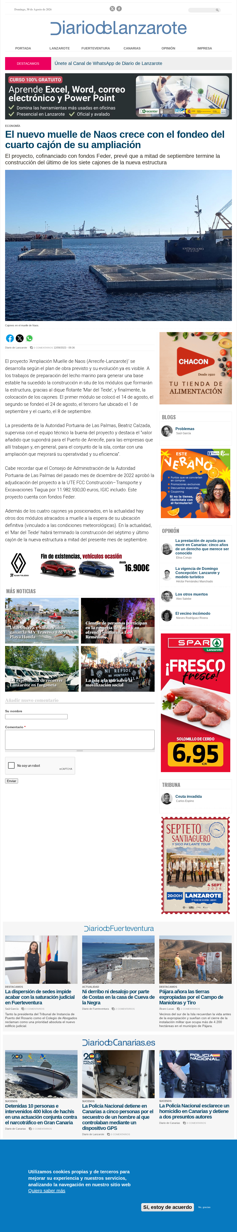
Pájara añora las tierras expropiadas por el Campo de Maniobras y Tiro (191, 997)
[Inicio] (118, 35)
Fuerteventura (95, 48)
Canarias (132, 48)
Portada (23, 48)
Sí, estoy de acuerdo (167, 1207)
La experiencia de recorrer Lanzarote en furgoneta (36, 682)
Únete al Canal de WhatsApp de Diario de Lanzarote (108, 63)
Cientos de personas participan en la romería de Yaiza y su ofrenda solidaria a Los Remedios (116, 630)
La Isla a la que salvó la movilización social (109, 682)
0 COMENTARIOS (43, 347)
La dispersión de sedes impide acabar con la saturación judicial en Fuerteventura (40, 997)
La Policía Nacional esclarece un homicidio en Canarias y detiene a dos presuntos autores (194, 1111)
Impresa (204, 48)
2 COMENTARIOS (125, 1009)
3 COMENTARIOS (190, 1009)
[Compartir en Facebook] (10, 341)
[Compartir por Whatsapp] (29, 341)
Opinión (168, 48)
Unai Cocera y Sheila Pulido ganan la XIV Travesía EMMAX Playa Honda (42, 632)
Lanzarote (60, 48)
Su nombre (13, 711)
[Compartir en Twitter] (20, 341)
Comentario (15, 727)
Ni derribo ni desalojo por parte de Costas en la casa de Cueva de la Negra (118, 997)
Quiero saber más (46, 1190)
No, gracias (204, 1207)
